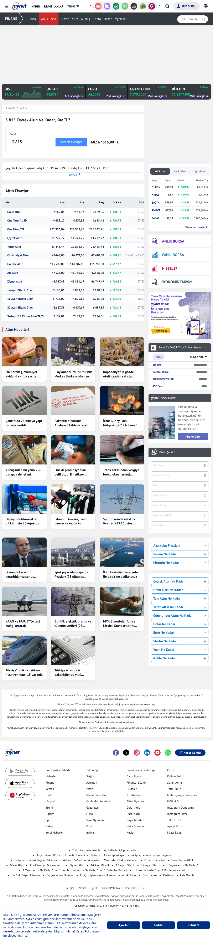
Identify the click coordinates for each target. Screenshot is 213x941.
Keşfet (130, 832)
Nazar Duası (174, 832)
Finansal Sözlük (136, 782)
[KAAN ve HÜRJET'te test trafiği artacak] (24, 601)
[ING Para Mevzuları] (156, 6)
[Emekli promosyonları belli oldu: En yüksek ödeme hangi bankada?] (73, 449)
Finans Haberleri (154, 860)
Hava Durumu (135, 826)
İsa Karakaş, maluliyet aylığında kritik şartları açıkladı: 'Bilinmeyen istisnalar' (22, 374)
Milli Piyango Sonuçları (182, 795)
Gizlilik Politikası (111, 888)
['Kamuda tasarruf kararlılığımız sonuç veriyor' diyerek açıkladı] (24, 552)
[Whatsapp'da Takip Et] (168, 752)
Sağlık (90, 776)
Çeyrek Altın (14, 238)
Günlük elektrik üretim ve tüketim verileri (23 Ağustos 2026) (72, 623)
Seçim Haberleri (96, 795)
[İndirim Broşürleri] (103, 6)
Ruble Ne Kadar (164, 658)
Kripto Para (134, 795)
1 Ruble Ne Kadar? (173, 870)
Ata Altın (12, 273)
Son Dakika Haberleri (59, 770)
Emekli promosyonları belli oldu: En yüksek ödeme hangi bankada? (71, 472)
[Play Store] (20, 771)
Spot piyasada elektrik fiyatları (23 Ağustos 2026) (119, 521)
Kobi (89, 826)
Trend (49, 807)
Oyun (170, 770)
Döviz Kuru (150, 875)
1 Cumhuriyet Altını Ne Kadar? (78, 870)
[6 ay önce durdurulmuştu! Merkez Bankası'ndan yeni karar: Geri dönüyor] (73, 351)
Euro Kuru (133, 814)
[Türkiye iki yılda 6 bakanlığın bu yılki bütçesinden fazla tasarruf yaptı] (73, 650)
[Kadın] (147, 6)
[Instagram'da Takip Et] (137, 752)
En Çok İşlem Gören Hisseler (98, 875)
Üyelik (94, 888)
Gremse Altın (15, 264)
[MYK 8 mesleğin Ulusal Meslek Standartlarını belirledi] (122, 601)
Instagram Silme (177, 814)
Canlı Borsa (134, 776)
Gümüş (85, 19)
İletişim (70, 888)
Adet (13, 133)
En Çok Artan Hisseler (60, 875)
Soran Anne (174, 782)
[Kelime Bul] (120, 6)
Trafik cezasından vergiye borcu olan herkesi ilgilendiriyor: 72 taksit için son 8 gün (121, 472)
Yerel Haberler (55, 832)
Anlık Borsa (48, 19)
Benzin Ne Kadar (165, 554)
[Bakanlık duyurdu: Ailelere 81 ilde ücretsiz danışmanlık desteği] (73, 400)
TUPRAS (157, 364)
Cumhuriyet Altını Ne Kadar (173, 615)
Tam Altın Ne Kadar (167, 598)
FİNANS (11, 18)
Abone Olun (193, 436)
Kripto (97, 19)
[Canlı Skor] (111, 6)
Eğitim (50, 814)
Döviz (65, 19)
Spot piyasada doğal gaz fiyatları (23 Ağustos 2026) (72, 574)
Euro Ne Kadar (163, 632)
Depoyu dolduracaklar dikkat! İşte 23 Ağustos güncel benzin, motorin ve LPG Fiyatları (24, 521)
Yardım (82, 888)
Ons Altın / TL (16, 229)
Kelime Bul (174, 776)
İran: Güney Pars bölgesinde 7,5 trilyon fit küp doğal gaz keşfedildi (121, 423)
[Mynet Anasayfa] (19, 5)
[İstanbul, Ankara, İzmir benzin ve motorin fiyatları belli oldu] (73, 499)
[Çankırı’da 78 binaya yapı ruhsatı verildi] (24, 400)
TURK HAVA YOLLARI (163, 379)
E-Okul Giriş (175, 801)
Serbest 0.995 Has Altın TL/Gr (26, 316)
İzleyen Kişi (196, 356)
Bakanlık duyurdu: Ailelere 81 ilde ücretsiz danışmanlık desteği (71, 423)
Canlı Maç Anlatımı (98, 801)
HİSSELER (170, 268)
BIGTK (156, 202)
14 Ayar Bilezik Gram (20, 290)
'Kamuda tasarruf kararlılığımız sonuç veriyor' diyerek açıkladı (23, 574)
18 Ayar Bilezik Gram (20, 299)
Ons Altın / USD (17, 220)
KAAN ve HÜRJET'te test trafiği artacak (23, 623)
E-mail (90, 814)
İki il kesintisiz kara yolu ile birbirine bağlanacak (120, 574)
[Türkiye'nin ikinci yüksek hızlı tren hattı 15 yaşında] (24, 650)
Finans (50, 782)
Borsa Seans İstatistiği (141, 770)
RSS (143, 888)
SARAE (155, 218)
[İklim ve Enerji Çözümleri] (138, 6)
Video (49, 826)
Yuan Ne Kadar (164, 649)
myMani (120, 19)
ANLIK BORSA (173, 241)
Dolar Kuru (134, 807)
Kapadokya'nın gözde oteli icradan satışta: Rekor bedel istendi (118, 374)
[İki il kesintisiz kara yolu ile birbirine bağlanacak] (122, 552)
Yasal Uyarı (130, 888)
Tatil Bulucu (174, 789)
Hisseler (132, 789)
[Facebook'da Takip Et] (116, 752)
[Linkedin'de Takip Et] (147, 752)
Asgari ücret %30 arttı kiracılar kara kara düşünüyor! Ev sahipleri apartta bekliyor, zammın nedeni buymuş (104, 855)
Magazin (51, 801)
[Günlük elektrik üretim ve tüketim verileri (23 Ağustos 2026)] (73, 601)
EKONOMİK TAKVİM (176, 281)
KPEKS (156, 187)
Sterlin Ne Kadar (165, 641)
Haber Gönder (192, 752)
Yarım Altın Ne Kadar (168, 607)
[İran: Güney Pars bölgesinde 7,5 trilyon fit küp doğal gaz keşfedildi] (122, 400)
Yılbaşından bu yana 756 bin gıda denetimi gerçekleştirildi (23, 472)
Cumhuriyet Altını (18, 255)
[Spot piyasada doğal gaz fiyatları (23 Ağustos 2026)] (73, 552)
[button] (6, 6)
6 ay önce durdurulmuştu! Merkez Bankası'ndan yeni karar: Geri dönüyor (73, 374)
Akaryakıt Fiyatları (166, 545)
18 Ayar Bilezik (125, 865)
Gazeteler (92, 807)
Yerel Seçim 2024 (182, 860)
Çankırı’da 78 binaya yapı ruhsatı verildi (24, 423)
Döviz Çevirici (167, 452)
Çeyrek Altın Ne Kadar (169, 581)
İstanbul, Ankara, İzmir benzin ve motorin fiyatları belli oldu (70, 521)
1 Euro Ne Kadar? (144, 870)
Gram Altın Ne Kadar (168, 590)
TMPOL (156, 210)
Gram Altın (14, 212)
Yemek (50, 789)
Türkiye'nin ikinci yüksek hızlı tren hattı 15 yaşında (24, 672)
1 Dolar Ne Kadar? (115, 870)
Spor (49, 820)
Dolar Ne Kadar (164, 624)
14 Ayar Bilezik (100, 865)
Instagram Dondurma (180, 807)
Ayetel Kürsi (175, 826)
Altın (75, 19)
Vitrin (89, 789)
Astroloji (91, 782)
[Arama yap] (167, 6)
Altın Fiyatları (135, 801)
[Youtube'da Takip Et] (157, 752)
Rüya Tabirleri (135, 820)
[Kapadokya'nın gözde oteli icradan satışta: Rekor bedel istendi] (122, 351)
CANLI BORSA (173, 254)
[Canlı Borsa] (129, 6)
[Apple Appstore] (20, 783)
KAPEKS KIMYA (160, 371)
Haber (108, 19)
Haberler (51, 776)
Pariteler (168, 875)
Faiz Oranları (188, 875)
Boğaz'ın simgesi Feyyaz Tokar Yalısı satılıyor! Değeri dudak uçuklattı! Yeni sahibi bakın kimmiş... (76, 860)
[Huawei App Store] (20, 795)
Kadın (49, 795)
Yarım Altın (14, 247)
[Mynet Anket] (94, 6)
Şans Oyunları (95, 820)
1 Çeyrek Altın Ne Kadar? (182, 865)
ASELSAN (157, 386)
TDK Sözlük (174, 820)
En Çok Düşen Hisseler (26, 875)
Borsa (32, 19)
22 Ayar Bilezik (150, 865)
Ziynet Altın (14, 281)
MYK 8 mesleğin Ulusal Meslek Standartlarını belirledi (119, 623)
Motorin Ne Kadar (166, 562)
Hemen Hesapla (71, 142)
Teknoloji (92, 770)
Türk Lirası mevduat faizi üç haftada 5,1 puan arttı (104, 850)
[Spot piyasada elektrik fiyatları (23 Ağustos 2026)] (122, 499)
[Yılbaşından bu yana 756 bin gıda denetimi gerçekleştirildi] (24, 449)
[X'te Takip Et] (126, 752)
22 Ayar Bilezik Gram (20, 307)
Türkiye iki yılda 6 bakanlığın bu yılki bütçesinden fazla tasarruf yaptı (67, 672)
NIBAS (155, 195)
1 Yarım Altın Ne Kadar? (38, 870)
